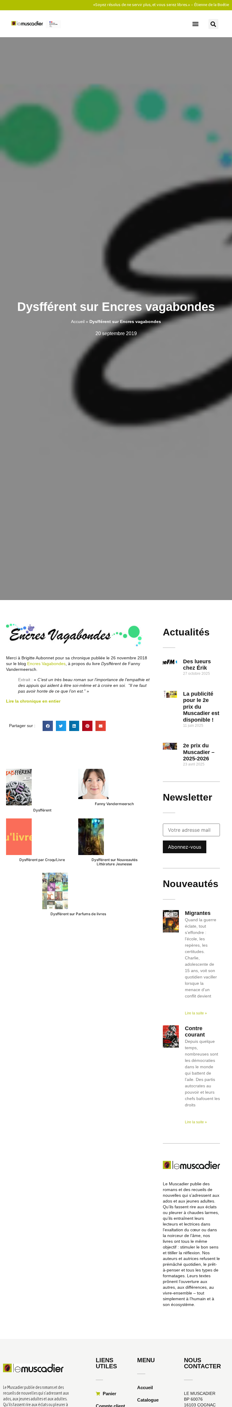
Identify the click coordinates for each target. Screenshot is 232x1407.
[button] (195, 24)
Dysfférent (42, 810)
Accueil (78, 321)
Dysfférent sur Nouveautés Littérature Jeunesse (114, 861)
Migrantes (198, 913)
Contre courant (195, 1031)
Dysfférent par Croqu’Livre (42, 859)
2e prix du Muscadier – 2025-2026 (198, 752)
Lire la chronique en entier (33, 701)
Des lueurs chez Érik (197, 664)
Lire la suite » (196, 1013)
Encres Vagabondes (46, 663)
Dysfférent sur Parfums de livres (78, 914)
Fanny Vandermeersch (114, 803)
